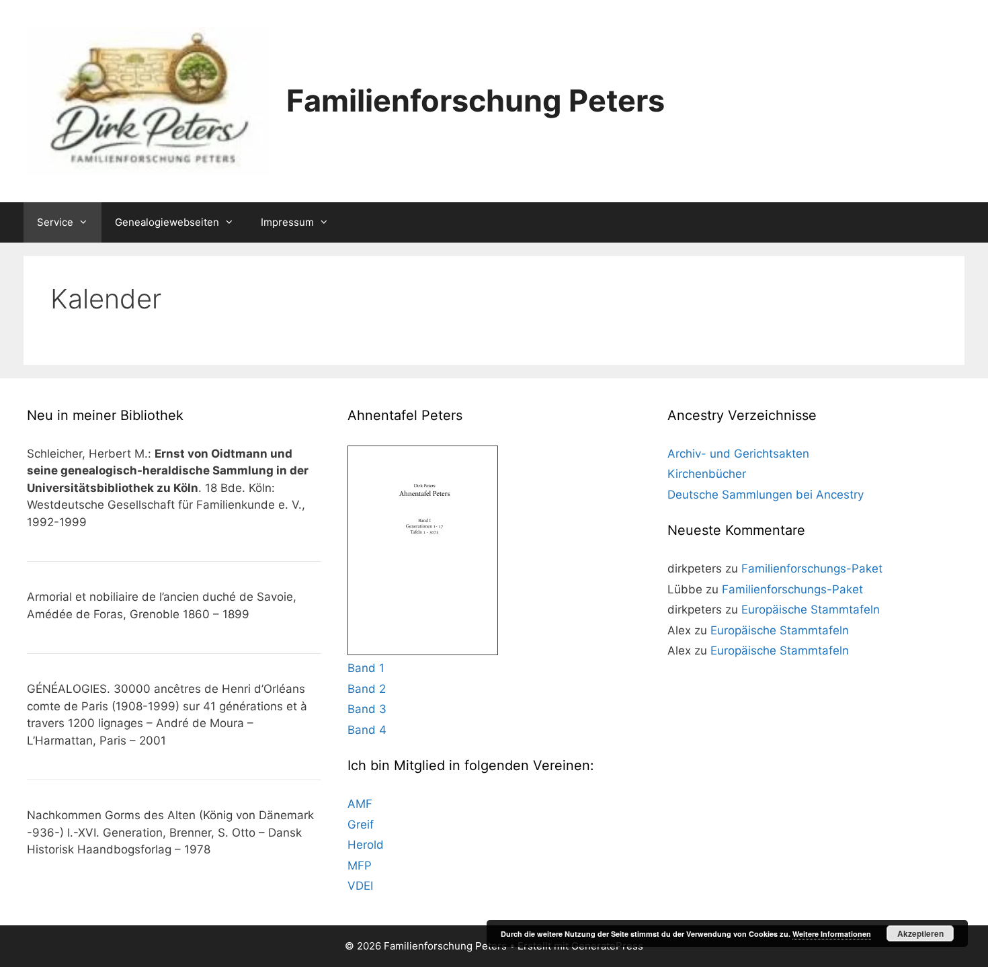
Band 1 (365, 668)
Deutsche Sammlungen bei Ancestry (765, 494)
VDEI (360, 885)
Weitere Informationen (831, 934)
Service (55, 222)
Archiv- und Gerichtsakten (738, 453)
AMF (359, 803)
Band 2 (366, 689)
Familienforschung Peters (475, 100)
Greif (360, 824)
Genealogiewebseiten (167, 222)
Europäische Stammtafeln (810, 609)
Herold (365, 844)
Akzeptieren (920, 933)
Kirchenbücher (706, 473)
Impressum (287, 222)
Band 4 (366, 730)
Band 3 (366, 709)
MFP (359, 865)
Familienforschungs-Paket (811, 568)
